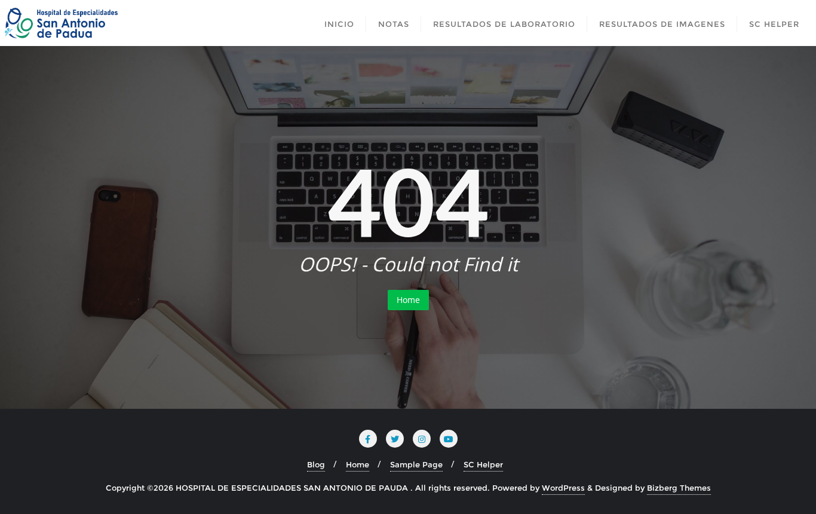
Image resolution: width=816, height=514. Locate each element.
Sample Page (416, 464)
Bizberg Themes (679, 487)
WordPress (563, 487)
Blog (316, 464)
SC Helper (483, 464)
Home (408, 299)
